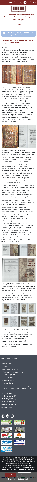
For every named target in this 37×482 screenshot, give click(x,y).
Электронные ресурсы (9, 369)
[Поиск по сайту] (15, 2)
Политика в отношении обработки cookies (17, 389)
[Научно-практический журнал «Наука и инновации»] (6, 442)
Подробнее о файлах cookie (18, 479)
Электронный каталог (9, 358)
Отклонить (24, 475)
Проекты (4, 366)
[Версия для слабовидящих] (20, 2)
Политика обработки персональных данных (17, 386)
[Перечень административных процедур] (19, 429)
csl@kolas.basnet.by (8, 404)
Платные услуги (7, 377)
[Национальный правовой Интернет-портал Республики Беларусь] (6, 436)
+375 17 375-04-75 (7, 402)
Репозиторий (6, 364)
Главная (4, 33)
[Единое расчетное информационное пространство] (19, 436)
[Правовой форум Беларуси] (6, 449)
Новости (11, 32)
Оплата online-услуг (8, 383)
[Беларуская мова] (29, 2)
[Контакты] (34, 2)
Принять (10, 475)
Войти (18, 24)
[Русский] (25, 2)
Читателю (5, 361)
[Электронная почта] (11, 2)
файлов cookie (27, 459)
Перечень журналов (9, 375)
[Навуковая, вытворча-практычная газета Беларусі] (19, 442)
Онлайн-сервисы (7, 380)
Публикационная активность (12, 372)
